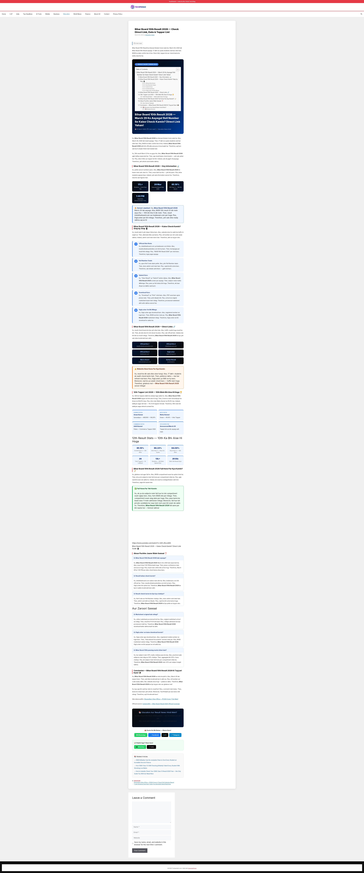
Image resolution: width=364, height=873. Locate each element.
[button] (361, 14)
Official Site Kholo (150, 83)
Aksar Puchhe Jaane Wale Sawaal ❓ (151, 101)
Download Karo (150, 88)
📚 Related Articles (150, 109)
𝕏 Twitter (151, 747)
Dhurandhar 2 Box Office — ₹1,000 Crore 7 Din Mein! (161, 699)
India (17, 14)
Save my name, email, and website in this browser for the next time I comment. (150, 843)
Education (66, 14)
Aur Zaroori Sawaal (148, 103)
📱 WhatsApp (140, 747)
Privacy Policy (117, 14)
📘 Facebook (154, 735)
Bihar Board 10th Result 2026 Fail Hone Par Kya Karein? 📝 (158, 99)
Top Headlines (27, 14)
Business (56, 14)
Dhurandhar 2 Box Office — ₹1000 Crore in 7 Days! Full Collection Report (154, 782)
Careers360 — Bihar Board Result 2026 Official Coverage (161, 704)
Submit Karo (149, 87)
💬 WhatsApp (140, 735)
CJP (11, 14)
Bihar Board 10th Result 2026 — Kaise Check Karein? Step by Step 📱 (159, 80)
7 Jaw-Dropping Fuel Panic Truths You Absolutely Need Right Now (152, 784)
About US (97, 14)
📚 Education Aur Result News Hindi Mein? (154, 107)
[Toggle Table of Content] (177, 69)
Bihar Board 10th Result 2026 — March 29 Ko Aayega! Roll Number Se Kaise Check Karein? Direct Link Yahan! (156, 73)
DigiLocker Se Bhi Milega (152, 90)
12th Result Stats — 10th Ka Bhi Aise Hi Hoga (155, 96)
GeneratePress (192, 868)
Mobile (47, 14)
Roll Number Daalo (151, 85)
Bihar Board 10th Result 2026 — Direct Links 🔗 (154, 92)
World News (77, 14)
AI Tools (39, 14)
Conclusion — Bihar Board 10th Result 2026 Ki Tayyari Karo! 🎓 (159, 105)
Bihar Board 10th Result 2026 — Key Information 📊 (155, 77)
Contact (106, 14)
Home (4, 14)
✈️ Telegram (175, 735)
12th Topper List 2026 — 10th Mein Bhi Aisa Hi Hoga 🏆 (157, 94)
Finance (87, 14)
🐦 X (164, 735)
